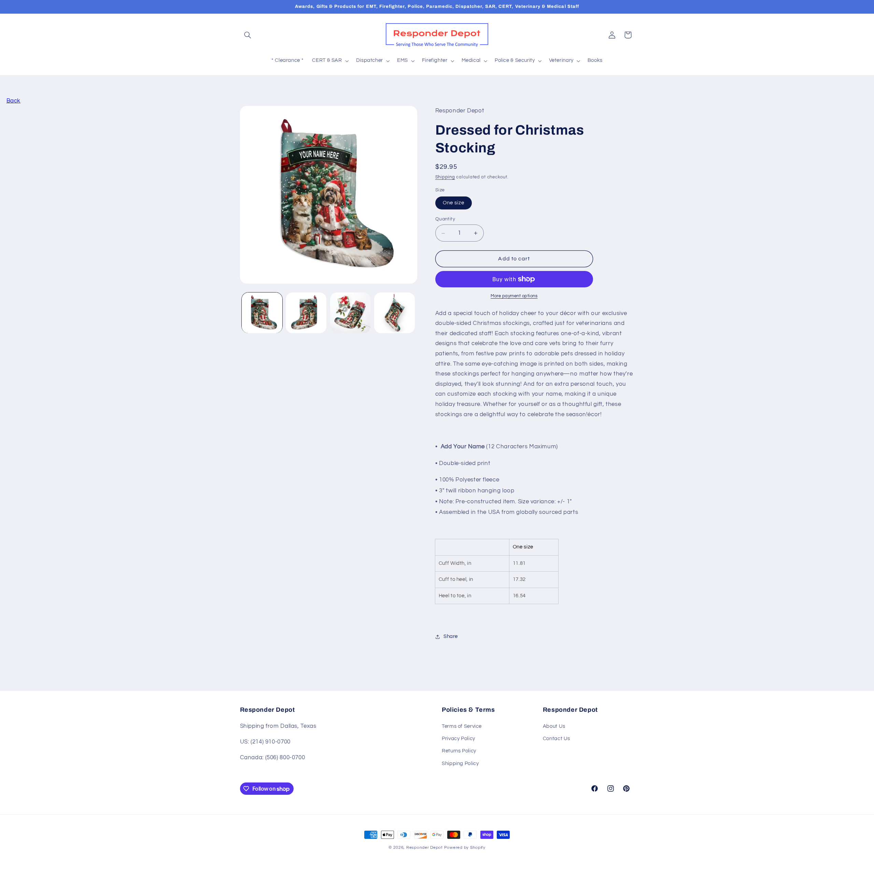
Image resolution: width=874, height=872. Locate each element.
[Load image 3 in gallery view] (350, 312)
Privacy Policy (458, 738)
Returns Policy (459, 750)
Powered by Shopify (464, 847)
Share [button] (450, 636)
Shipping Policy (460, 763)
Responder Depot (424, 847)
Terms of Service (462, 726)
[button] (248, 35)
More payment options (514, 296)
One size (453, 202)
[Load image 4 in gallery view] (394, 312)
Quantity (445, 219)
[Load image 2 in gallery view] (306, 312)
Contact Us (556, 738)
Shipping (445, 177)
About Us (554, 726)
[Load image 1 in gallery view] (262, 312)
